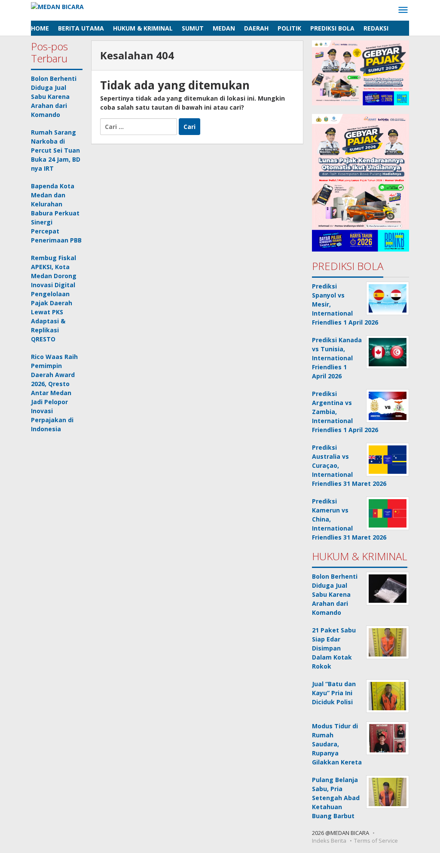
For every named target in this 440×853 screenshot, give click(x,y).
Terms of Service (376, 840)
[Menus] (403, 10)
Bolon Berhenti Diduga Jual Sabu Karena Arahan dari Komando (53, 96)
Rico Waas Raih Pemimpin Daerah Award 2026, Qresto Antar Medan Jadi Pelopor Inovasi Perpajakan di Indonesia (54, 393)
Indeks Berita (329, 840)
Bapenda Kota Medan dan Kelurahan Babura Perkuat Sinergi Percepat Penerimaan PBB (56, 213)
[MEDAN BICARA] (57, 6)
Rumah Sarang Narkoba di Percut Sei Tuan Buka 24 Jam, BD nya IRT (55, 150)
